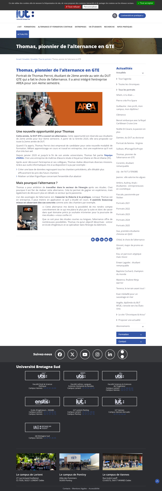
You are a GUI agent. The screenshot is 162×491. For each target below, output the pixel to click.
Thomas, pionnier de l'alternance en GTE (126, 156)
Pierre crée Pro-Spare (126, 100)
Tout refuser (74, 6)
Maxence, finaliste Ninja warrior (127, 281)
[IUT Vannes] (119, 401)
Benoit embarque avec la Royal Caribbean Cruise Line (131, 122)
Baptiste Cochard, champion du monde (129, 273)
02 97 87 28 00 (88, 412)
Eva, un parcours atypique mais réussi (128, 255)
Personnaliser (90, 6)
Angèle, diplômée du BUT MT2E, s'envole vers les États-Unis (130, 305)
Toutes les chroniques (128, 84)
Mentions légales (79, 488)
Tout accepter (146, 3)
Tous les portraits (126, 89)
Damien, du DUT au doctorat (130, 137)
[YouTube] (85, 354)
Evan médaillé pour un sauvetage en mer (127, 295)
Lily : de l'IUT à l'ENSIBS (127, 171)
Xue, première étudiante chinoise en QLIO (127, 232)
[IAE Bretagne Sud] (42, 427)
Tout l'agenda (124, 78)
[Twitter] (72, 354)
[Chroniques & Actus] (122, 354)
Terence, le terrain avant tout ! (130, 288)
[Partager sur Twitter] (97, 239)
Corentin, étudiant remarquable (125, 164)
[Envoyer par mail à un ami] (106, 239)
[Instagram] (97, 354)
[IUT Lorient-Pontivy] (81, 401)
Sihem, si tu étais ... (125, 95)
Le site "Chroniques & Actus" (132, 314)
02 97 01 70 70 (127, 390)
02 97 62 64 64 (120, 414)
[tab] (131, 334)
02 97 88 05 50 (127, 388)
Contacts (66, 488)
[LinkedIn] (110, 354)
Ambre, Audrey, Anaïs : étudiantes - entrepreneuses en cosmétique (130, 185)
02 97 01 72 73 (50, 414)
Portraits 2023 (123, 214)
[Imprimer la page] (111, 239)
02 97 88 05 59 (50, 412)
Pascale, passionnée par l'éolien (127, 196)
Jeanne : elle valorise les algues (130, 177)
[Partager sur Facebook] (93, 239)
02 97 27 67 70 (88, 414)
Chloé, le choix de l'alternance (130, 239)
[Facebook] (60, 354)
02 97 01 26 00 (50, 388)
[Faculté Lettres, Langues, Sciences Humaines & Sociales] (81, 375)
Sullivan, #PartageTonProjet (129, 148)
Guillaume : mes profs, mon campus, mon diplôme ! (129, 108)
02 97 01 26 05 (50, 438)
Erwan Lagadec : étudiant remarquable (128, 264)
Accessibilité (94, 488)
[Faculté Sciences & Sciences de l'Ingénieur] (119, 375)
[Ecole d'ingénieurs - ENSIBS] (42, 401)
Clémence (121, 114)
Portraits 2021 (123, 203)
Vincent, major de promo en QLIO (129, 247)
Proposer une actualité (129, 320)
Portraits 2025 (123, 225)
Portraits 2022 (123, 208)
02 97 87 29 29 (88, 388)
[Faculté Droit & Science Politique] (42, 375)
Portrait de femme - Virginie (129, 143)
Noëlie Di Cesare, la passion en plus (131, 130)
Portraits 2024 (123, 219)
